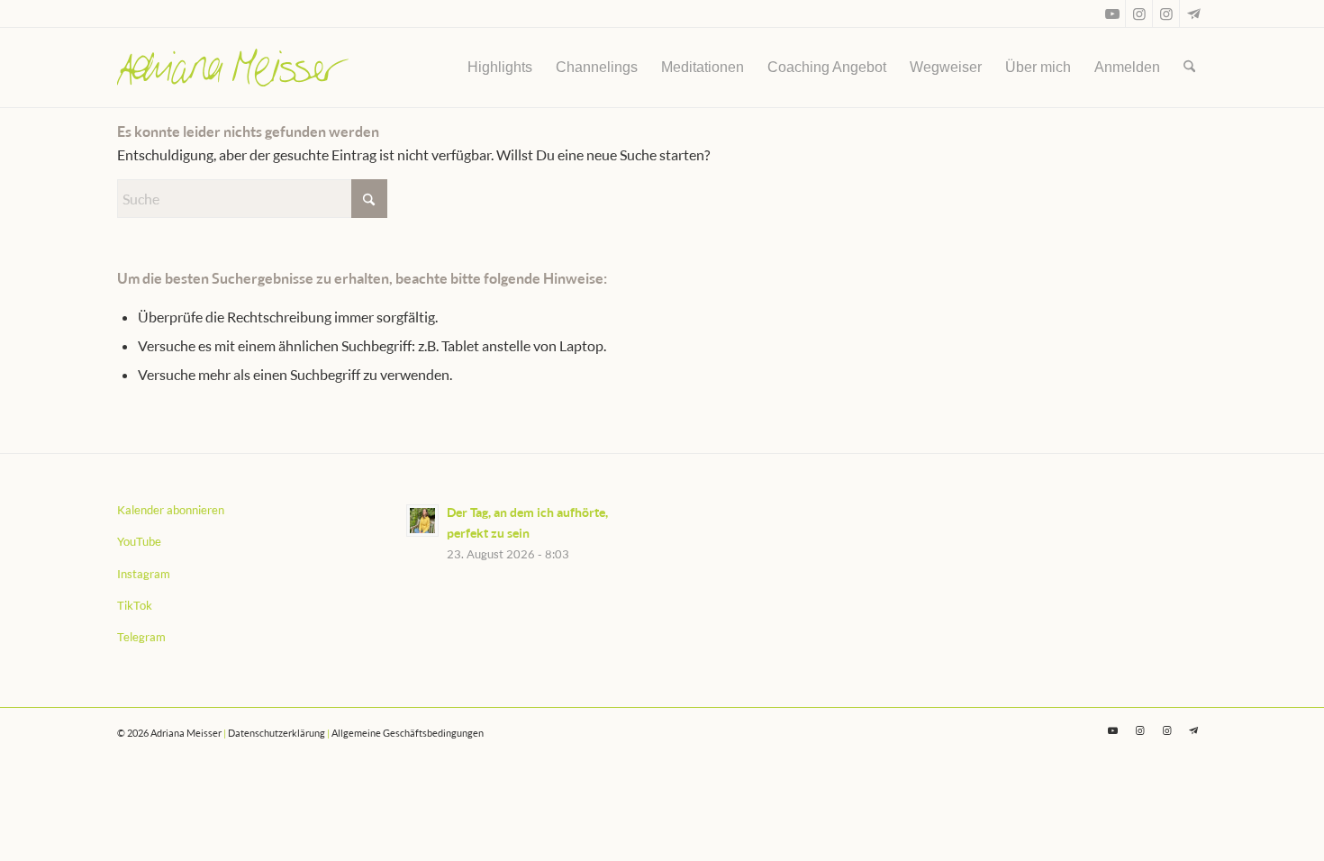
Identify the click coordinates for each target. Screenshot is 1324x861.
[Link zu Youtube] (1112, 13)
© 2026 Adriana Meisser (169, 733)
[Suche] (1189, 67)
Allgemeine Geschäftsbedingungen (407, 733)
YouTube (139, 541)
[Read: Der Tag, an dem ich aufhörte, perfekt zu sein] (422, 520)
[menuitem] (500, 67)
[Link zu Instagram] (1139, 13)
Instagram (143, 573)
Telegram (141, 637)
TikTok (134, 605)
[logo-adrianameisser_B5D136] (233, 67)
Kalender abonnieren (170, 510)
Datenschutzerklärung (276, 733)
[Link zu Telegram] (1193, 13)
